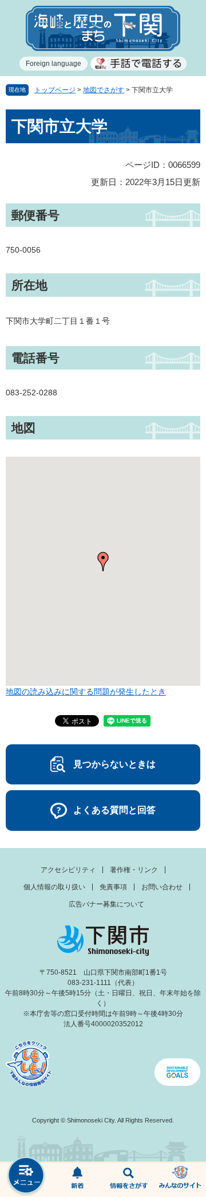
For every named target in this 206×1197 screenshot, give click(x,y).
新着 (77, 1180)
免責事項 (113, 887)
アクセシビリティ (68, 869)
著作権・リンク (134, 869)
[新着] (77, 1180)
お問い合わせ (162, 887)
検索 (128, 1180)
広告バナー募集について (106, 904)
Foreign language (53, 64)
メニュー (26, 1176)
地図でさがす (103, 90)
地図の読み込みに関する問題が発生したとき (86, 691)
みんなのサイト (180, 1180)
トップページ (55, 90)
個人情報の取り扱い (54, 887)
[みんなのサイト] (180, 1180)
